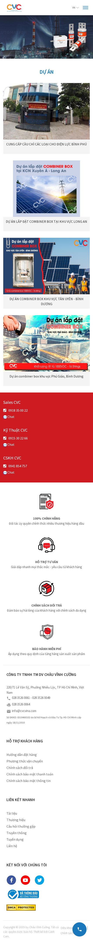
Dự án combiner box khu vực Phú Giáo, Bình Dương (46, 376)
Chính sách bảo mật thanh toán (29, 774)
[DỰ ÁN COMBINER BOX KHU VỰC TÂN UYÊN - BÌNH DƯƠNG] (46, 266)
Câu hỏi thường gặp (20, 826)
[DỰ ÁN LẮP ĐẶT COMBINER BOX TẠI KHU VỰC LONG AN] (46, 188)
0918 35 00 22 (18, 410)
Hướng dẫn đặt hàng (21, 754)
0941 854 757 (17, 466)
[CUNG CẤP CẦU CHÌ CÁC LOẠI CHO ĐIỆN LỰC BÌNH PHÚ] (46, 111)
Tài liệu (11, 813)
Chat (10, 416)
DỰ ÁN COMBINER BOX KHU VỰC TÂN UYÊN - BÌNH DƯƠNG (46, 301)
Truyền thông (16, 833)
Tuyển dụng (15, 839)
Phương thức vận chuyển (24, 761)
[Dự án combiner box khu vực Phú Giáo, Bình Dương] (46, 343)
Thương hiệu (15, 820)
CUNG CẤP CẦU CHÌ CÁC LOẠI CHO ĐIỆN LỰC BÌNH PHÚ (46, 144)
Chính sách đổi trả (19, 767)
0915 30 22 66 (18, 438)
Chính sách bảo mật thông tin (28, 780)
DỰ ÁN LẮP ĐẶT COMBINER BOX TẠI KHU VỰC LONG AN (46, 221)
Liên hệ (11, 846)
